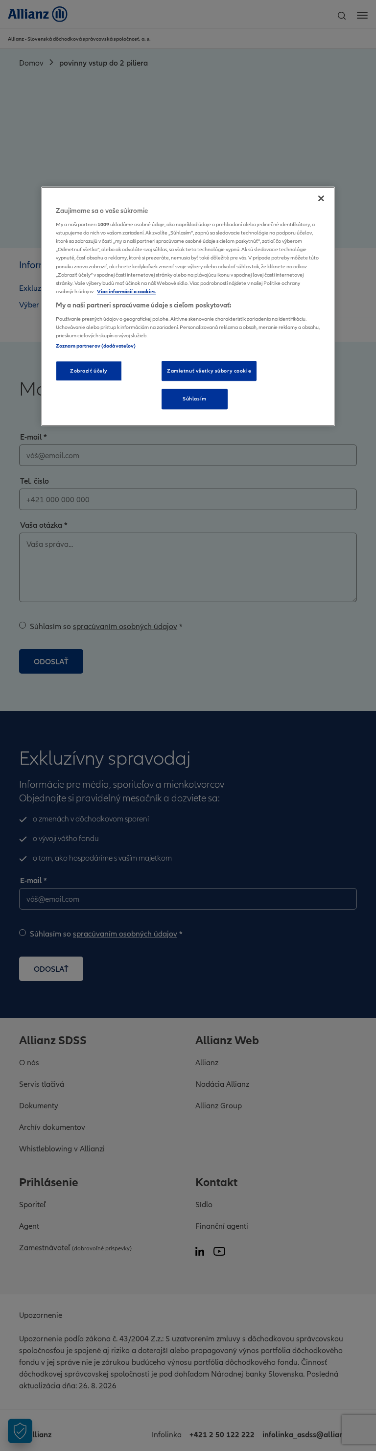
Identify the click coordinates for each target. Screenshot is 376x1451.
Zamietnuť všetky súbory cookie (209, 371)
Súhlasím (195, 399)
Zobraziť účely (89, 371)
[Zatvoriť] (321, 198)
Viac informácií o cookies (126, 291)
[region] (188, 306)
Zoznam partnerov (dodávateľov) (96, 346)
